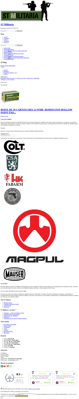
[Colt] (14, 153)
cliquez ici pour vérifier (34, 389)
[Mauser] (14, 280)
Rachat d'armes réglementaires (8, 65)
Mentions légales (8, 302)
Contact (5, 39)
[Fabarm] (14, 186)
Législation (6, 38)
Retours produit (7, 325)
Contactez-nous (7, 305)
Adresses (6, 330)
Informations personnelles (10, 324)
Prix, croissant (27, 78)
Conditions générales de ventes (11, 304)
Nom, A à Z (4, 76)
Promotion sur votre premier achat (10, 394)
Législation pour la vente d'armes (12, 314)
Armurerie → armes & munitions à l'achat (14, 313)
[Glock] (12, 204)
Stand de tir (6, 317)
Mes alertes (6, 332)
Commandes (7, 327)
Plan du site (6, 307)
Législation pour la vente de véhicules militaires (15, 318)
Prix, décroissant (35, 78)
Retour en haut (5, 116)
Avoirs (5, 328)
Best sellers (3, 78)
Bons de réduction (8, 331)
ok (2, 67)
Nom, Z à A (21, 78)
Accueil (5, 37)
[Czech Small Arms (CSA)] (12, 171)
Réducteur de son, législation (11, 315)
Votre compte (5, 321)
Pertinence (9, 78)
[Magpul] (34, 266)
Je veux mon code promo (21, 396)
